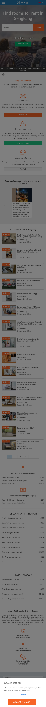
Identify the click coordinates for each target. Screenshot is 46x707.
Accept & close (21, 702)
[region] (23, 692)
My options (22, 695)
